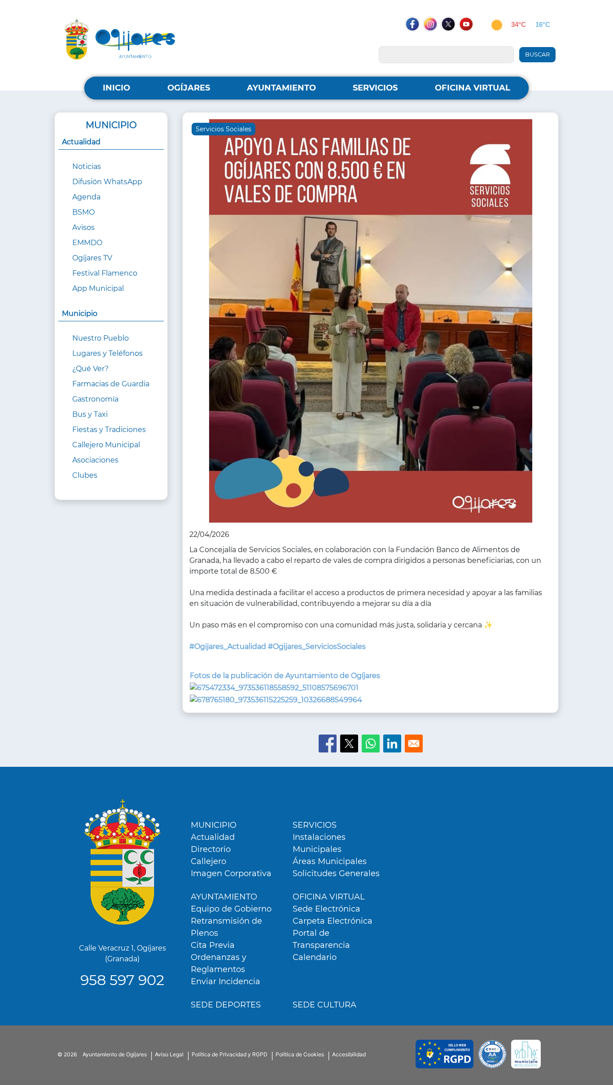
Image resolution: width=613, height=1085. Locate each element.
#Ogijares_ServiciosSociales (317, 646)
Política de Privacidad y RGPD (229, 1054)
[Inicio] (119, 38)
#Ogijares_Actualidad (227, 646)
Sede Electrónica (326, 909)
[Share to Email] (414, 743)
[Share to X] (349, 743)
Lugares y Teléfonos (107, 353)
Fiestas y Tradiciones (109, 429)
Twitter (449, 41)
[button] (370, 324)
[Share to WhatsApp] (371, 743)
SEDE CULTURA (324, 1005)
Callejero (208, 861)
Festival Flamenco (104, 273)
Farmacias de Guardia (110, 384)
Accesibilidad (349, 1054)
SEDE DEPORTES (226, 1005)
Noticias (86, 166)
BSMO (83, 212)
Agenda (86, 197)
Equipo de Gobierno (231, 909)
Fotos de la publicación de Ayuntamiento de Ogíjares (285, 675)
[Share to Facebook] (328, 743)
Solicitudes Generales (336, 873)
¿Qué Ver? (90, 368)
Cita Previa (213, 945)
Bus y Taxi (90, 414)
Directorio (211, 849)
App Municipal (98, 288)
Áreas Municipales (330, 861)
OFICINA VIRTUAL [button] (472, 88)
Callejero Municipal (106, 445)
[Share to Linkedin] (392, 743)
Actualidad (213, 837)
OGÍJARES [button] (188, 88)
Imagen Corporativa (231, 873)
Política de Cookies (300, 1054)
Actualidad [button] (81, 142)
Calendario (315, 957)
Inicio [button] (116, 88)
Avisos (83, 227)
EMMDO (87, 242)
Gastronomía (95, 399)
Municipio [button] (79, 313)
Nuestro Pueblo (100, 338)
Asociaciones (95, 460)
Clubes (84, 475)
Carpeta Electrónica (332, 921)
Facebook (417, 41)
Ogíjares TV (92, 258)
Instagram (435, 41)
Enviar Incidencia (225, 981)
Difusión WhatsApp (107, 181)
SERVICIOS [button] (375, 88)
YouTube (471, 41)
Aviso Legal (169, 1054)
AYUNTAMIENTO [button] (281, 88)
